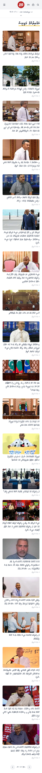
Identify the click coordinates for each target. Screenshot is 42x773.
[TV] (33, 5)
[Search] (38, 5)
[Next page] (12, 767)
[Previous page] (29, 767)
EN (28, 5)
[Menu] (4, 5)
